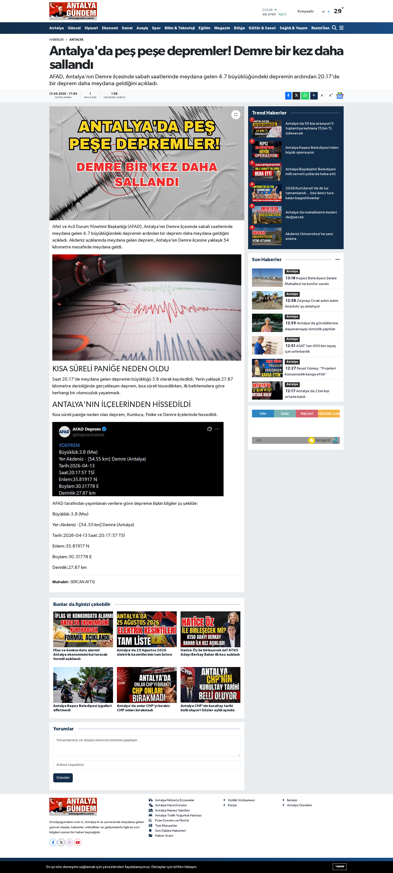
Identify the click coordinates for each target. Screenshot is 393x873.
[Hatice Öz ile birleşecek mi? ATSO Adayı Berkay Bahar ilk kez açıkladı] (210, 629)
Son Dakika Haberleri (170, 830)
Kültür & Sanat (262, 28)
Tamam (339, 866)
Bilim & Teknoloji (180, 28)
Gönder (63, 778)
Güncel (74, 28)
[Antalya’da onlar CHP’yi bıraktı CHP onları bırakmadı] (147, 685)
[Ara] (335, 28)
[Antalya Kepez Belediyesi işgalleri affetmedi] (83, 685)
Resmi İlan (320, 28)
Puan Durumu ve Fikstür (172, 820)
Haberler (56, 39)
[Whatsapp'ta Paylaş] (305, 95)
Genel (127, 28)
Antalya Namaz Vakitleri (172, 810)
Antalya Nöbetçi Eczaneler (174, 800)
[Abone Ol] (340, 95)
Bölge (239, 28)
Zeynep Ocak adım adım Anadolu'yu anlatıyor (311, 304)
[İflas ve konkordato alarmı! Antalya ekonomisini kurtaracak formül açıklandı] (83, 629)
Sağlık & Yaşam (293, 28)
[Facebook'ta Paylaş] (288, 95)
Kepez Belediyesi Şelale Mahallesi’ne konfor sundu (311, 281)
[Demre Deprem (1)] (147, 307)
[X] (61, 842)
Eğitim (204, 28)
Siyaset (91, 28)
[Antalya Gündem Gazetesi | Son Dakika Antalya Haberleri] (73, 11)
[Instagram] (69, 842)
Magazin (222, 28)
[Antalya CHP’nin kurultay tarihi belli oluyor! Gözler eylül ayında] (210, 685)
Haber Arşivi (164, 835)
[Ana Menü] (341, 28)
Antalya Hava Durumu (171, 805)
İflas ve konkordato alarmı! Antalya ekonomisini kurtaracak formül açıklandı (80, 654)
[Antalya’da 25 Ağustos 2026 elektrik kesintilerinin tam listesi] (147, 629)
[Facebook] (53, 842)
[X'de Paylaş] (296, 95)
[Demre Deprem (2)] (138, 458)
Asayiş (142, 28)
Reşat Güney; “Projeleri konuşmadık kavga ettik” (310, 371)
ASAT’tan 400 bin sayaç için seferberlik (310, 349)
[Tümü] (337, 260)
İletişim (292, 800)
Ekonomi (110, 28)
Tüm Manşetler (166, 825)
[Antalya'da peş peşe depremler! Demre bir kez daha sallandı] (146, 163)
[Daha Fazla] (314, 95)
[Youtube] (77, 842)
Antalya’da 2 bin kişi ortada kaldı (307, 394)
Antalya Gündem (299, 805)
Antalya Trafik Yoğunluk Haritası (178, 815)
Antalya (56, 28)
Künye (232, 805)
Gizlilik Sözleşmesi (241, 800)
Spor (156, 28)
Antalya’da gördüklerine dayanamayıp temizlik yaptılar (311, 326)
